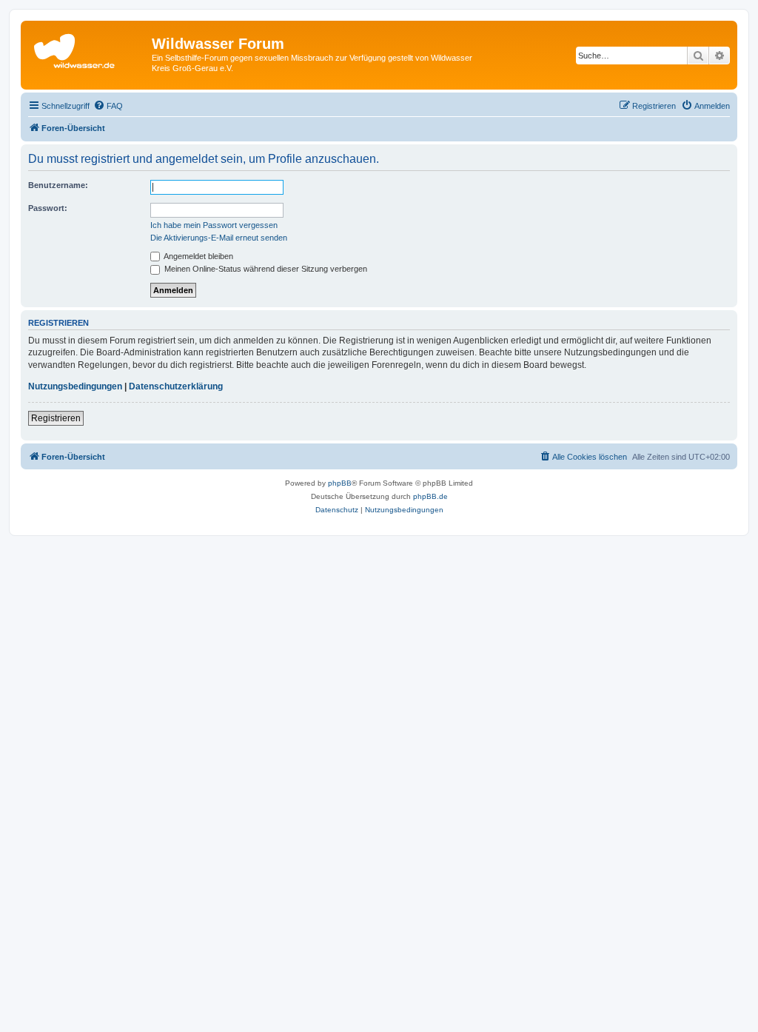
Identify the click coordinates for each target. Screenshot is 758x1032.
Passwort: (47, 208)
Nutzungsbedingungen (75, 386)
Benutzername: (58, 185)
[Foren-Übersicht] (88, 48)
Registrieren (56, 418)
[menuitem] (108, 106)
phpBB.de (430, 496)
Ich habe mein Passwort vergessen (214, 225)
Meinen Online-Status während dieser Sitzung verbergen (264, 268)
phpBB (340, 483)
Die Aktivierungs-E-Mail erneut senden (218, 237)
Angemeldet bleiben (197, 256)
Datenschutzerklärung (176, 386)
